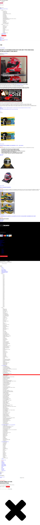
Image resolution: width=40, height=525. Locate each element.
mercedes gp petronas (5, 342)
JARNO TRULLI (5, 388)
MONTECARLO (5, 435)
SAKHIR (4, 437)
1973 (3, 274)
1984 (3, 281)
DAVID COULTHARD (6, 374)
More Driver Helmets (5, 23)
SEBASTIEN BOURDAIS (6, 419)
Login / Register (4, 470)
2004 (3, 295)
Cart (2, 249)
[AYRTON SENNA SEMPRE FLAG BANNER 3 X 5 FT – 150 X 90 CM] (7, 128)
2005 (3, 296)
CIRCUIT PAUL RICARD (6, 428)
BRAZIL (4, 445)
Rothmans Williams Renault (6, 349)
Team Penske (4, 355)
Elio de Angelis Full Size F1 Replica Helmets (8, 376)
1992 (3, 287)
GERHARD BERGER (6, 382)
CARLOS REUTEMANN (6, 370)
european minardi (5, 318)
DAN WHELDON (5, 372)
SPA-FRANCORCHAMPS (6, 439)
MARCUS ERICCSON (6, 401)
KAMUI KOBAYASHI (6, 395)
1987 (3, 283)
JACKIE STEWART (5, 385)
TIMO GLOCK (5, 422)
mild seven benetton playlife (6, 343)
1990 (3, 285)
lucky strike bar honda (6, 333)
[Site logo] (2, 39)
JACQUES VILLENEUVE (6, 386)
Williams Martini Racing (6, 362)
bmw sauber (4, 311)
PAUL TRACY (5, 412)
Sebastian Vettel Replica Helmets (7, 418)
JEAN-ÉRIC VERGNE (6, 390)
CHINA (4, 446)
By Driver (3, 252)
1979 (3, 278)
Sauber (4, 350)
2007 (3, 297)
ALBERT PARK (5, 425)
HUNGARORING (5, 431)
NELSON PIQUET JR (6, 408)
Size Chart (1, 244)
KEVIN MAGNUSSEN (6, 397)
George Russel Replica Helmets (7, 13)
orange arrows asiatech (6, 346)
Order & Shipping (2, 242)
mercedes (4, 29)
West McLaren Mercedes (6, 360)
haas (3, 322)
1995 (3, 289)
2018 (3, 305)
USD (19, 6)
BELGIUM (4, 444)
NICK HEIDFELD (5, 409)
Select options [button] (1, 154)
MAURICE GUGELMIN (6, 403)
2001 (3, 293)
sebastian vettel (5, 21)
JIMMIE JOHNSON (5, 392)
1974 (3, 275)
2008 (3, 298)
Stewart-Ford (4, 352)
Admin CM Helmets (5, 53)
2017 (3, 304)
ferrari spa (4, 320)
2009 (3, 299)
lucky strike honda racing (6, 334)
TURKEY (4, 457)
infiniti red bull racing (5, 326)
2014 (3, 302)
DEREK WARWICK (5, 375)
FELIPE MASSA (5, 379)
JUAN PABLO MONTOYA (6, 394)
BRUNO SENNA (5, 369)
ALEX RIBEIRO (5, 366)
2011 (3, 300)
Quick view (1, 155)
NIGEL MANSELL (5, 411)
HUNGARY (4, 450)
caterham (4, 316)
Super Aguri (4, 353)
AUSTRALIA (5, 443)
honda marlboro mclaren (6, 324)
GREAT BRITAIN (5, 448)
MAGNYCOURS (5, 433)
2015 (3, 303)
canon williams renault (6, 315)
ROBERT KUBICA (5, 414)
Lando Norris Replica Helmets (7, 398)
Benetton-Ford (5, 309)
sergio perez (4, 22)
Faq (0, 243)
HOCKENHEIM (5, 430)
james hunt (4, 14)
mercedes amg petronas (6, 341)
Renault (4, 348)
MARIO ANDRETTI (6, 402)
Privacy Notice (2, 245)
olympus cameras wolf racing (6, 345)
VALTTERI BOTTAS (6, 423)
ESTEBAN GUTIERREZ (6, 378)
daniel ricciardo (5, 12)
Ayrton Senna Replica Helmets (7, 368)
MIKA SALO (5, 407)
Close (0, 472)
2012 (3, 301)
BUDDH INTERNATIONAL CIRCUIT (8, 426)
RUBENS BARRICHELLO (6, 416)
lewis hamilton (5, 17)
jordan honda (4, 329)
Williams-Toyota (5, 364)
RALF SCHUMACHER (6, 413)
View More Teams (5, 32)
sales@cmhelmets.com (3, 232)
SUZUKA (4, 440)
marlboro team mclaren (6, 336)
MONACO (4, 454)
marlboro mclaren (5, 335)
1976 (3, 276)
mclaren (4, 28)
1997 (3, 290)
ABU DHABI (5, 442)
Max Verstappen (5, 404)
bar (3, 308)
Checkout (3, 250)
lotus (3, 330)
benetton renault (5, 310)
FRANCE (4, 447)
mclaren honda (5, 338)
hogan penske (5, 323)
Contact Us (1, 241)
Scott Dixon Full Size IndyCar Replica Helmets (9, 417)
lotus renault (4, 331)
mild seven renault (5, 344)
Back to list (1, 108)
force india (4, 321)
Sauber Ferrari (5, 351)
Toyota (4, 31)
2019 (3, 306)
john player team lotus (6, 328)
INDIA (4, 449)
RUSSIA (4, 455)
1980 (3, 279)
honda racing (4, 325)
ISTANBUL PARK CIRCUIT (7, 432)
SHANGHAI (4, 438)
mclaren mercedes (5, 339)
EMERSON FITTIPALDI (6, 377)
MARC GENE (5, 400)
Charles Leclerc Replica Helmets (7, 371)
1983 (3, 280)
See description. (2, 219)
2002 (3, 294)
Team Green (4, 354)
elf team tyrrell (5, 317)
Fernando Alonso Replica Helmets (7, 380)
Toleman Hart (5, 356)
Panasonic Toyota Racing (6, 347)
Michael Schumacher (20, 84)
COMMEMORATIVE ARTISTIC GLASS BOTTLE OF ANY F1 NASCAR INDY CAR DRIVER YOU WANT (18, 216)
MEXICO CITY (5, 434)
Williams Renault (5, 363)
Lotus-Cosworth (5, 332)
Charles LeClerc (5, 11)
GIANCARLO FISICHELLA (7, 383)
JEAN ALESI (5, 389)
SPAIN (4, 456)
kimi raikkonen (5, 16)
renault (4, 30)
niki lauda (4, 20)
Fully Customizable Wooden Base (5, 187)
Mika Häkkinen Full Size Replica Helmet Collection (9, 18)
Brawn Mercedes (5, 313)
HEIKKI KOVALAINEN (6, 384)
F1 (25, 84)
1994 (3, 288)
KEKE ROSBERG (5, 396)
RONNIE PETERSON (6, 415)
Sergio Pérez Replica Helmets (6, 420)
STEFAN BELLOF (5, 421)
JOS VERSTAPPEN (5, 393)
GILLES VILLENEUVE (6, 19)
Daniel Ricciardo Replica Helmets (7, 373)
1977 (3, 277)
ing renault (4, 327)
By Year (3, 251)
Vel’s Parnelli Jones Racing (6, 359)
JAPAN (4, 451)
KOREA (4, 452)
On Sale (3, 253)
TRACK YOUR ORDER (4, 256)
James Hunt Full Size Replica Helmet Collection (9, 387)
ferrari (4, 25)
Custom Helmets (2, 240)
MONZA (4, 436)
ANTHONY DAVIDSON (6, 367)
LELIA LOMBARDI (5, 399)
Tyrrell (4, 358)
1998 (3, 291)
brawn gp (4, 312)
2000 (3, 292)
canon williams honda (6, 314)
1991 (3, 286)
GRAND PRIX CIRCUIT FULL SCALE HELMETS (10, 429)
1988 (3, 284)
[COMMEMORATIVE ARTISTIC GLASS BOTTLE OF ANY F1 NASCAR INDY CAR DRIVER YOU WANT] (7, 202)
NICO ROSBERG (5, 410)
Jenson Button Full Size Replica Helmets (8, 391)
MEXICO (4, 453)
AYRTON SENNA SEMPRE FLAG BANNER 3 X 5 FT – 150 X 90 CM (11, 145)
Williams (4, 361)
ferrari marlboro (5, 26)
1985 (3, 282)
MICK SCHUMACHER (6, 405)
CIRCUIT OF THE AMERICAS (7, 427)
